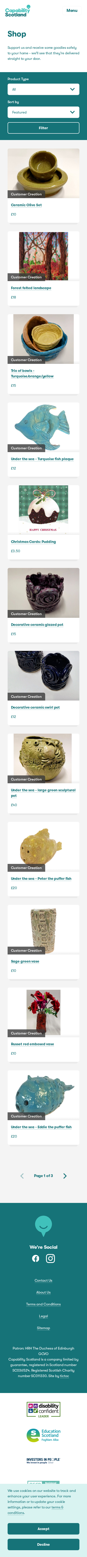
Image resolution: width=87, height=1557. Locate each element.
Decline (43, 1545)
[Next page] (65, 1176)
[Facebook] (35, 1258)
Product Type (18, 79)
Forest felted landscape (44, 268)
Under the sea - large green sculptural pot (44, 773)
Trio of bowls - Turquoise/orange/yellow (44, 354)
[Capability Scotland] (17, 11)
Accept (43, 1529)
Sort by (13, 102)
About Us (43, 1292)
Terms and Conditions (43, 1304)
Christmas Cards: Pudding (44, 522)
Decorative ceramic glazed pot (44, 605)
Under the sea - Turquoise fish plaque (44, 439)
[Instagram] (50, 1258)
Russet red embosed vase (44, 1025)
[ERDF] (44, 1409)
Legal (43, 1316)
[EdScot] (44, 1435)
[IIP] (44, 1460)
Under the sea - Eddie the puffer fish (44, 1107)
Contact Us (44, 1280)
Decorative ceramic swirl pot (44, 688)
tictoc (64, 1376)
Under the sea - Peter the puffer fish (44, 859)
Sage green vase (44, 942)
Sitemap (43, 1328)
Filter (43, 128)
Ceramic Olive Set (44, 186)
